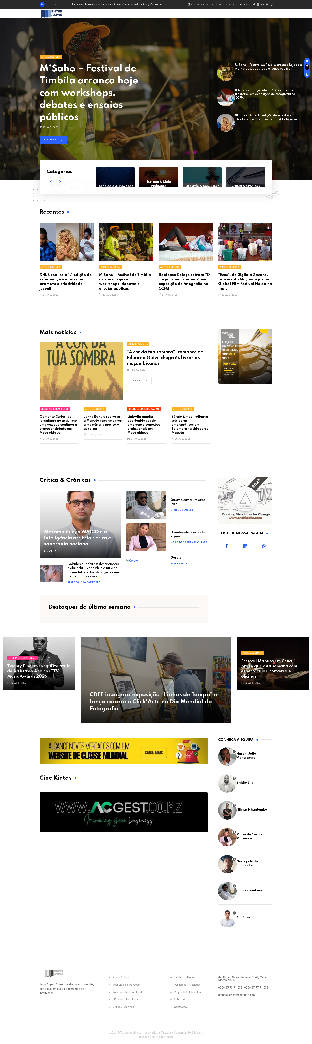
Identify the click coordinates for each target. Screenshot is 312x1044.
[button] (51, 181)
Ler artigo (51, 139)
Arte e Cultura (50, 57)
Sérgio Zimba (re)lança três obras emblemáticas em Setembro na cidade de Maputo (190, 425)
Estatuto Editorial (184, 977)
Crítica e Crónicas (123, 1007)
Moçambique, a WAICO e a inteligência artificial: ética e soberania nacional (77, 537)
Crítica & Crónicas (202, 186)
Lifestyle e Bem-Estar (55, 409)
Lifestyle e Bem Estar (125, 999)
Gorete (176, 557)
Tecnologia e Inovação (144, 409)
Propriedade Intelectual (187, 992)
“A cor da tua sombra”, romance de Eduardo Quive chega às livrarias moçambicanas (165, 358)
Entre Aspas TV (245, 186)
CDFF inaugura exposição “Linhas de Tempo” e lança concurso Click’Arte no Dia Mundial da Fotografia (153, 702)
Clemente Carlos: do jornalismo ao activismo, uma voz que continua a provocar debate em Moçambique (59, 425)
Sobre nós (180, 999)
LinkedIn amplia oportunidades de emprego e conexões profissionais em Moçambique (143, 425)
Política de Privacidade (187, 984)
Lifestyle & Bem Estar (158, 186)
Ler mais (137, 381)
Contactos (180, 1007)
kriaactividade (165, 1037)
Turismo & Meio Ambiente (115, 184)
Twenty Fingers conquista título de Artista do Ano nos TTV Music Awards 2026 (38, 671)
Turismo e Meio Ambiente (128, 992)
